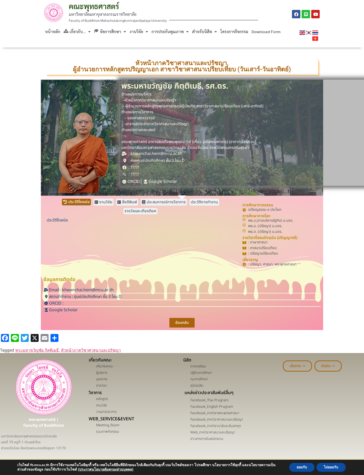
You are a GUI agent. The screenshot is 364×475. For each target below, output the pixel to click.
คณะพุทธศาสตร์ (94, 6)
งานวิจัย (136, 31)
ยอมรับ (302, 467)
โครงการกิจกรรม (234, 31)
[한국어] (309, 32)
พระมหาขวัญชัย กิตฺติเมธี (37, 350)
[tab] (76, 202)
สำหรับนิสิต (202, 31)
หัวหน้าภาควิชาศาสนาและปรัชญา (91, 350)
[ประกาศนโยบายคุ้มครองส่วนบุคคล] (105, 469)
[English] (302, 32)
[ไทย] (315, 32)
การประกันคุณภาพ (168, 31)
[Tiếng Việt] (315, 38)
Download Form (266, 31)
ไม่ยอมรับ (331, 467)
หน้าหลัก (52, 31)
